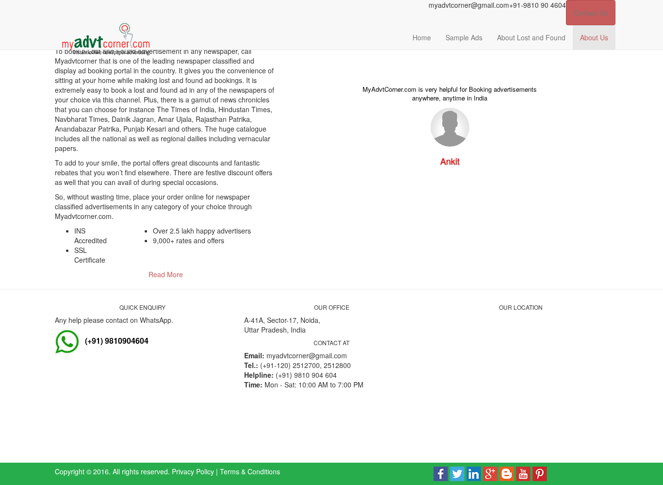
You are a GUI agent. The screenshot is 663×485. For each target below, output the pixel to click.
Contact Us (591, 12)
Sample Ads (464, 37)
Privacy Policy (193, 471)
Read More (166, 274)
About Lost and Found (531, 37)
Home (422, 37)
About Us (594, 37)
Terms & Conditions (250, 471)
